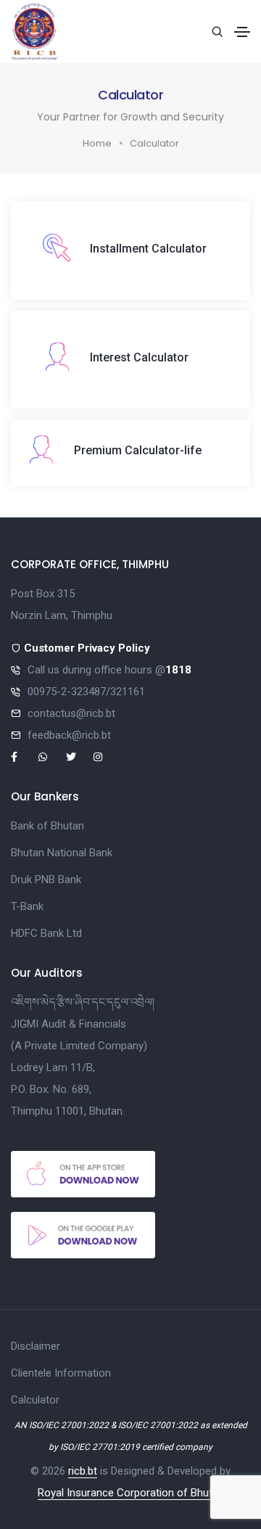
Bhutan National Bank (61, 852)
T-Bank (27, 906)
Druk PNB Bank (46, 879)
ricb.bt (82, 1470)
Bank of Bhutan (47, 825)
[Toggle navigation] (242, 32)
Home (97, 143)
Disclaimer (35, 1346)
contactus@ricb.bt (71, 713)
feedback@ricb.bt (69, 735)
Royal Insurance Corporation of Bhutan (131, 1492)
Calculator (35, 1399)
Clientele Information (61, 1373)
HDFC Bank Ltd (46, 933)
